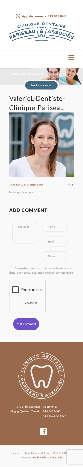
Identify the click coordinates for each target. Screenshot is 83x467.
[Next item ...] (58, 144)
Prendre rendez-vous (41, 85)
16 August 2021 (17, 184)
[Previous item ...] (25, 144)
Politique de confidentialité (47, 457)
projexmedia (36, 184)
